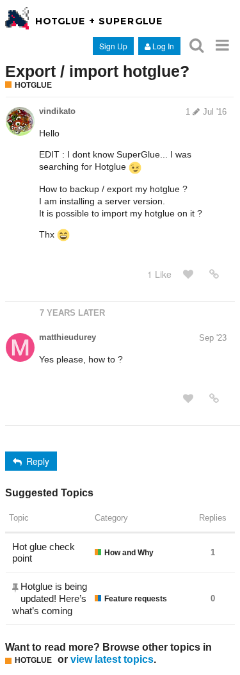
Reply (37, 461)
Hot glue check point (43, 552)
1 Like (159, 274)
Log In (163, 45)
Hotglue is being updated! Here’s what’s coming (49, 598)
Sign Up (113, 45)
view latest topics (112, 659)
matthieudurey (67, 337)
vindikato (57, 111)
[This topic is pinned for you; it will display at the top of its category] (16, 587)
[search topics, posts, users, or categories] (196, 45)
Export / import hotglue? (97, 71)
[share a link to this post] (214, 274)
